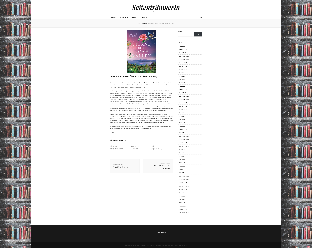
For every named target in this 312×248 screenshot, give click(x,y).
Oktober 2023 (183, 143)
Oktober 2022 (183, 183)
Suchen (180, 31)
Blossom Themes (161, 245)
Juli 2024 (181, 113)
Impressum (143, 17)
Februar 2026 (183, 49)
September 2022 (184, 186)
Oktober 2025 (183, 63)
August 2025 (183, 69)
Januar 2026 (182, 53)
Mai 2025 (182, 79)
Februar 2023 (183, 169)
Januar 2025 (182, 93)
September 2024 (184, 106)
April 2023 (182, 163)
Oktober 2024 (183, 103)
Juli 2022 (181, 193)
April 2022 (182, 203)
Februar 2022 (183, 209)
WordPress (178, 245)
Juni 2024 (182, 116)
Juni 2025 (182, 76)
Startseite (113, 17)
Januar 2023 (182, 173)
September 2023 (184, 146)
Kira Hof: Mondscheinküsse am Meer (140, 145)
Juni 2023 (182, 156)
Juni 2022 (182, 196)
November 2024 (184, 99)
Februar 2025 (183, 89)
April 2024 (182, 123)
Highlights (124, 17)
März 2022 (182, 206)
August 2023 (183, 149)
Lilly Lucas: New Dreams (116, 145)
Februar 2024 (183, 129)
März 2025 (182, 86)
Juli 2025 (181, 73)
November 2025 (184, 59)
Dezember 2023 (184, 136)
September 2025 (184, 66)
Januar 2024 (182, 133)
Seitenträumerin (156, 7)
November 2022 (184, 179)
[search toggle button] (201, 18)
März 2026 (182, 46)
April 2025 (182, 83)
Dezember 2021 (184, 213)
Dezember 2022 (184, 176)
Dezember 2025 (184, 56)
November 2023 (184, 139)
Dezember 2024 (184, 96)
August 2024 (183, 109)
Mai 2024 (182, 119)
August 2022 (183, 189)
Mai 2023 (182, 159)
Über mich (134, 17)
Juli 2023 (181, 153)
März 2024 (182, 126)
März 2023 (182, 166)
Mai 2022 (182, 199)
